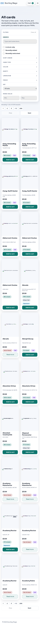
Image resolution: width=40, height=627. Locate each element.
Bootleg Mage (11, 3)
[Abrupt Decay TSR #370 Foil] (30, 325)
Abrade (25, 285)
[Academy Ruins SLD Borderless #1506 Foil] (30, 567)
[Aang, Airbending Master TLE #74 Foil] (10, 130)
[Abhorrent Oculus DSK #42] (10, 271)
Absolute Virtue (9, 386)
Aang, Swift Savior (10, 191)
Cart (30, 3)
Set (4, 84)
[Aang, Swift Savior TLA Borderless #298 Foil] (10, 177)
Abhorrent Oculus (10, 238)
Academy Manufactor (7, 484)
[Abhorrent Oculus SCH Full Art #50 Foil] (10, 224)
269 (21, 108)
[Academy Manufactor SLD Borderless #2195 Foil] (30, 469)
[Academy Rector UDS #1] (10, 567)
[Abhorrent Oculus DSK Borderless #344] (30, 224)
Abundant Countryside (7, 434)
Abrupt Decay (27, 339)
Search (6, 37)
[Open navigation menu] (38, 3)
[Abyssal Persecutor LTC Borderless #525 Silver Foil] (30, 419)
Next (29, 113)
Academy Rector (10, 531)
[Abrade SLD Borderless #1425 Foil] (10, 325)
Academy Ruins (28, 581)
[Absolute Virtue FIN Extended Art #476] (10, 372)
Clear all (33, 32)
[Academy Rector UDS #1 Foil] (30, 516)
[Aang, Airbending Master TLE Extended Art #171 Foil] (30, 130)
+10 (16, 108)
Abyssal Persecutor (26, 434)
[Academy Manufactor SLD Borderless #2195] (10, 469)
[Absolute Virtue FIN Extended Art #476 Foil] (30, 372)
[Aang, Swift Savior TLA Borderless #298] (30, 177)
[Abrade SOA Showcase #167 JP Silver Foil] (30, 271)
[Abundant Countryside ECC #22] (10, 419)
